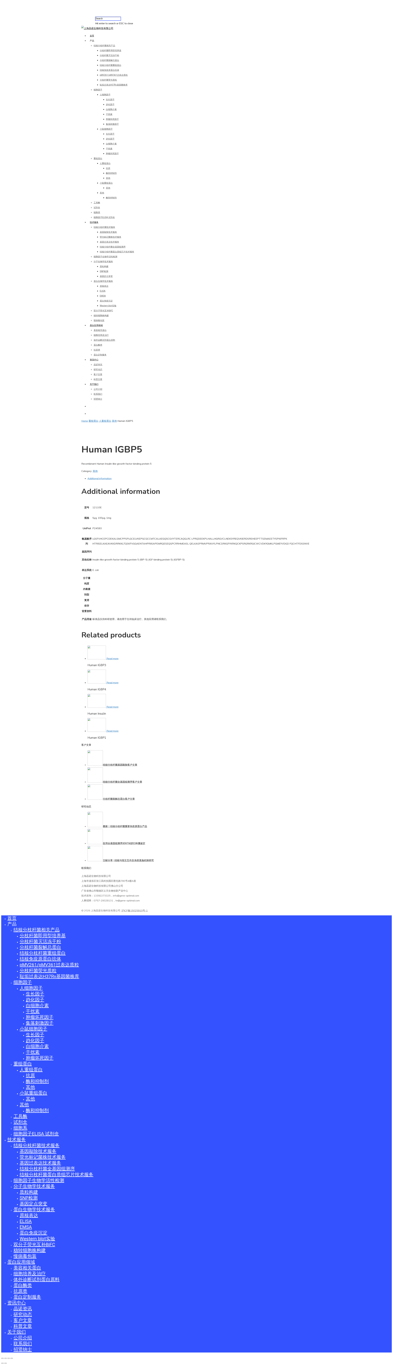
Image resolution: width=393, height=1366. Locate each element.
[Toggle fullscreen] (8, 1358)
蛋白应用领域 (96, 325)
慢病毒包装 (99, 320)
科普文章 (98, 379)
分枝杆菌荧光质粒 (108, 80)
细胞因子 (98, 90)
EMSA (103, 296)
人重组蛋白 (105, 163)
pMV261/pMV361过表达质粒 (114, 75)
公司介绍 (98, 389)
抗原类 (97, 350)
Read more (113, 658)
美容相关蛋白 (100, 330)
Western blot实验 (108, 305)
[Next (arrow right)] (5, 1363)
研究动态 (98, 369)
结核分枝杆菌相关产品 (104, 45)
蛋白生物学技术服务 (103, 281)
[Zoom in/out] (11, 1358)
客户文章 (98, 374)
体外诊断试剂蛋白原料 (104, 340)
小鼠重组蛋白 (106, 183)
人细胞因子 (105, 94)
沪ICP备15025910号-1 (134, 910)
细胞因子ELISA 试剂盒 (104, 217)
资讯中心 (94, 359)
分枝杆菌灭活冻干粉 (109, 55)
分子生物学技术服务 (103, 261)
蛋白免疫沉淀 (106, 301)
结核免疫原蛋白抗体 (109, 70)
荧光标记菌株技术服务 (110, 237)
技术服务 (94, 222)
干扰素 (109, 114)
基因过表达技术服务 (109, 242)
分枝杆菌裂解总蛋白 (109, 60)
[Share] (5, 1358)
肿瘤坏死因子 (112, 119)
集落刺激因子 (112, 124)
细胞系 (97, 212)
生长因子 (110, 99)
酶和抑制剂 (111, 173)
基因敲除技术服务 (108, 232)
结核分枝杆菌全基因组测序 (113, 247)
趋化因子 (110, 104)
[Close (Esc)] (2, 1358)
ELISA (102, 291)
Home (84, 420)
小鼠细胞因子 (106, 129)
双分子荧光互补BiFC (103, 310)
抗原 (108, 168)
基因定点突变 (106, 276)
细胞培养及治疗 (101, 335)
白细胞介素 (111, 109)
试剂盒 (97, 207)
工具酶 (97, 202)
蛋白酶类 (98, 345)
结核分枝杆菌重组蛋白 (110, 65)
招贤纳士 (98, 399)
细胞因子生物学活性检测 (105, 256)
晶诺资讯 (98, 364)
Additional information (100, 478)
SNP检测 (104, 271)
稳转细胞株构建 (101, 315)
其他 (108, 178)
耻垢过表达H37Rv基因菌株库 (114, 85)
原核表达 (104, 286)
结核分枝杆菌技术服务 (104, 227)
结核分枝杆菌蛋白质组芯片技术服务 (117, 251)
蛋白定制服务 (100, 355)
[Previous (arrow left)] (2, 1363)
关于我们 (94, 384)
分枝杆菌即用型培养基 (110, 50)
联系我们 (98, 394)
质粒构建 (104, 266)
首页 (92, 36)
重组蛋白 (98, 158)
